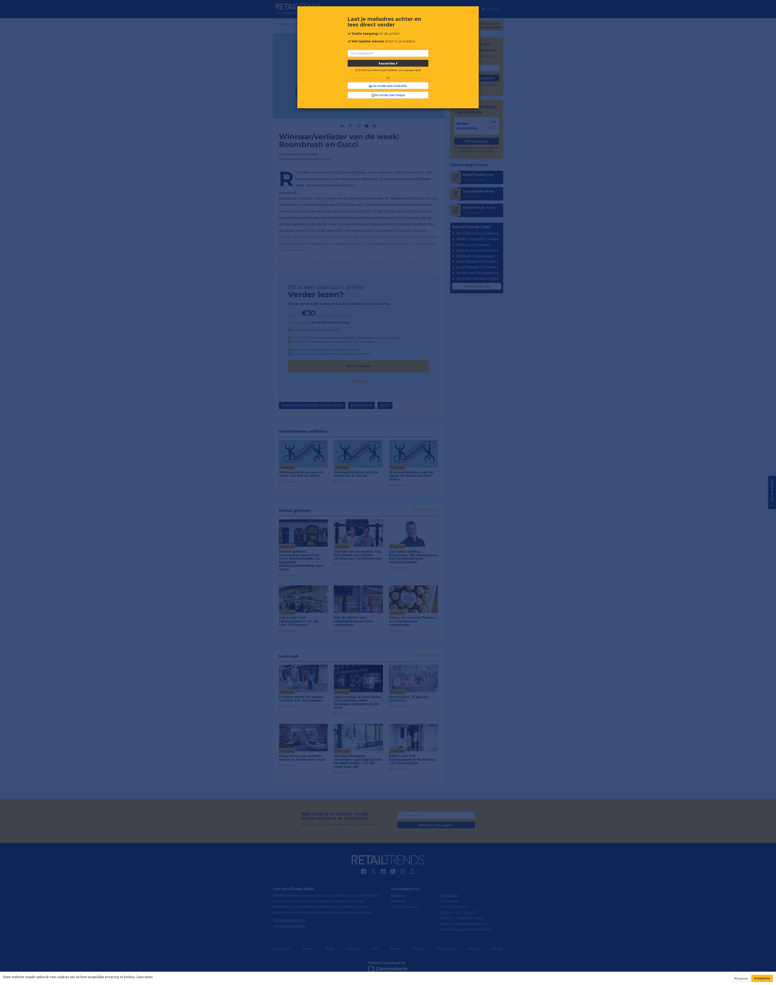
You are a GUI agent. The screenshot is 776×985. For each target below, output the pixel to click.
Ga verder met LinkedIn (389, 86)
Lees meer (144, 977)
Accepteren (762, 978)
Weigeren (741, 978)
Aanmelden (387, 63)
